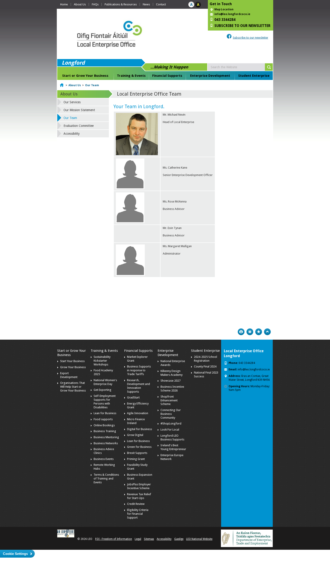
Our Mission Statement (79, 110)
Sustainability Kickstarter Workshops (102, 360)
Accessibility (72, 133)
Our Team (92, 85)
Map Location (223, 9)
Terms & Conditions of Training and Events (106, 478)
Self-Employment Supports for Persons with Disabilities (105, 401)
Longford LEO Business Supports (172, 437)
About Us (80, 4)
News (146, 4)
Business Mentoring (106, 437)
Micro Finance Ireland (136, 421)
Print (241, 331)
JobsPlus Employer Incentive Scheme (139, 486)
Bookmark (258, 331)
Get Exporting (102, 389)
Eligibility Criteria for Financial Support (137, 513)
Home (64, 4)
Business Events (104, 459)
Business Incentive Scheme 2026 (172, 388)
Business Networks (106, 443)
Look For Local (170, 429)
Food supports (103, 419)
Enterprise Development (210, 76)
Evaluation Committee (79, 126)
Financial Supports (167, 76)
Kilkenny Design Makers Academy (172, 372)
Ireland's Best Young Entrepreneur (173, 447)
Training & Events (131, 76)
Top (267, 331)
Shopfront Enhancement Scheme (169, 400)
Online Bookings (104, 425)
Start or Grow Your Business (85, 76)
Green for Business (139, 447)
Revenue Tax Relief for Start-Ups (139, 496)
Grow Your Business (73, 367)
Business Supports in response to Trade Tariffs (139, 370)
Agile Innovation (137, 413)
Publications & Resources (121, 4)
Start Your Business (72, 361)
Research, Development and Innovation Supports (138, 385)
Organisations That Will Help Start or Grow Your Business (73, 386)
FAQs (95, 4)
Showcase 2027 (170, 380)
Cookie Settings (15, 554)
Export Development (68, 375)
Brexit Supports (137, 453)
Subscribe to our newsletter (250, 37)
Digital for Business (139, 429)
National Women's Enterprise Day (105, 382)
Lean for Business (105, 413)
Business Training (105, 431)
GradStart (133, 397)
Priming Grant (136, 459)
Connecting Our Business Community (171, 413)
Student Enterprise (253, 76)
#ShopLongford (171, 423)
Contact (161, 4)
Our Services (72, 102)
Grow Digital (135, 435)
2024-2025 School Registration (205, 358)
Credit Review (136, 504)
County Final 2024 (205, 366)
